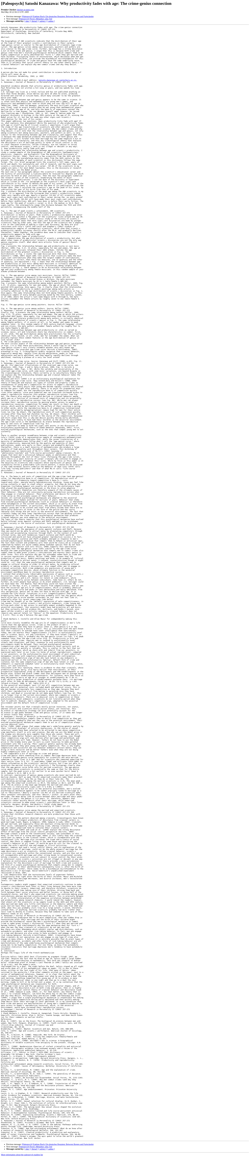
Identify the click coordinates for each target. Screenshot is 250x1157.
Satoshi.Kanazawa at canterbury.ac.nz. (58, 80)
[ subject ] (43, 21)
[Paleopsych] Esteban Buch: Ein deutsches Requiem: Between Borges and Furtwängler (58, 16)
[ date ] (27, 21)
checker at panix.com (25, 10)
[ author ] (51, 21)
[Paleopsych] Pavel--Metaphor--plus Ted (35, 19)
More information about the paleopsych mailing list (22, 1155)
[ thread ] (34, 21)
